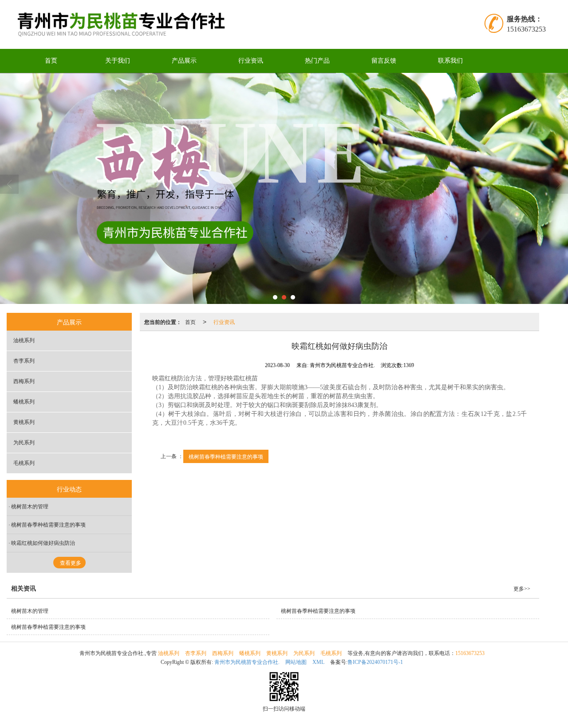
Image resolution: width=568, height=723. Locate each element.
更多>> (521, 589)
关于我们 (117, 60)
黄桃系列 (24, 422)
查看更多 (70, 563)
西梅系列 (24, 381)
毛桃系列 (24, 463)
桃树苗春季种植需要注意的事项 (226, 456)
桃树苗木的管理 (29, 506)
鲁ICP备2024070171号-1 (375, 662)
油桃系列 (24, 340)
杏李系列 (24, 361)
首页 (51, 60)
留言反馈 (383, 60)
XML (318, 662)
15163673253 (470, 653)
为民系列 (24, 442)
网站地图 (296, 662)
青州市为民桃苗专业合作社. (247, 662)
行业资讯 (250, 60)
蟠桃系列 (24, 402)
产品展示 (184, 60)
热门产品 (317, 60)
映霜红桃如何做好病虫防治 (43, 543)
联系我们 (450, 60)
